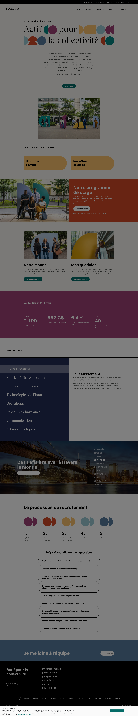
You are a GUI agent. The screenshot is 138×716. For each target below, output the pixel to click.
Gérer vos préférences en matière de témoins (98, 710)
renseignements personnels (24, 714)
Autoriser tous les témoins (117, 710)
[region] (69, 711)
